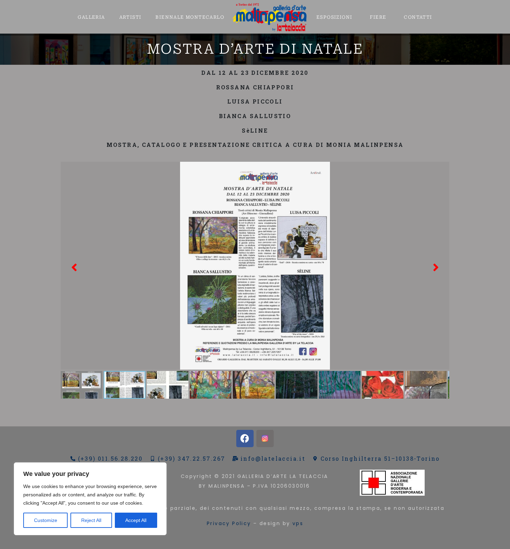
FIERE (378, 17)
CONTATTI (418, 17)
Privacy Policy (229, 523)
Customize (45, 520)
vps (297, 523)
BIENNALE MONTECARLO (189, 17)
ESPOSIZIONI (334, 17)
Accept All (135, 520)
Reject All (91, 520)
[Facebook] (245, 438)
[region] (90, 498)
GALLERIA (91, 17)
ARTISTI (130, 17)
